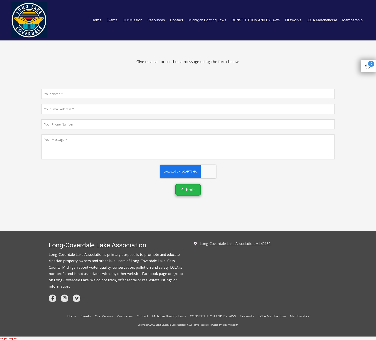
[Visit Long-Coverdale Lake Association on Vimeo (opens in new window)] (76, 298)
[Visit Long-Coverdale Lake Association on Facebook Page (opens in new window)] (52, 298)
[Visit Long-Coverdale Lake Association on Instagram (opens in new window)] (64, 298)
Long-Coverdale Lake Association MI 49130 (235, 243)
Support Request (8, 338)
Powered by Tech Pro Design (224, 324)
